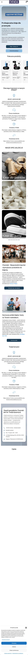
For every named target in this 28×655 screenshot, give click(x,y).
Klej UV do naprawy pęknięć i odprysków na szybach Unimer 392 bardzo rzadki (16, 74)
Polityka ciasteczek (8, 653)
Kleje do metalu (5, 71)
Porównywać (9, 65)
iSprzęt (11, 283)
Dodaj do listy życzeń (3, 80)
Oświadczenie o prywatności (17, 653)
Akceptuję (14, 643)
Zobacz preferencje (14, 650)
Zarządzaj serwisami (6, 639)
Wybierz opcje (6, 68)
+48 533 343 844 (17, 427)
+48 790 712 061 (9, 427)
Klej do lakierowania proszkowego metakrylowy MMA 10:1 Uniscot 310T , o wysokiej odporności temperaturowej (6, 74)
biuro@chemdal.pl (9, 430)
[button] (26, 627)
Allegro (15, 283)
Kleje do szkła (15, 71)
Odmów (14, 646)
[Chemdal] (14, 2)
